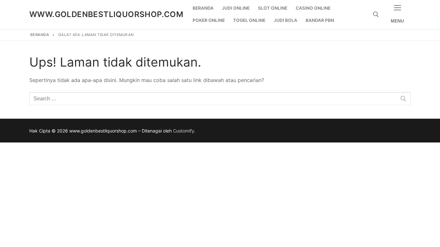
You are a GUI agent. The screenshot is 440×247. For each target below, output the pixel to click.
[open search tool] (376, 14)
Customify (183, 130)
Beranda (39, 34)
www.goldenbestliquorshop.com (106, 14)
